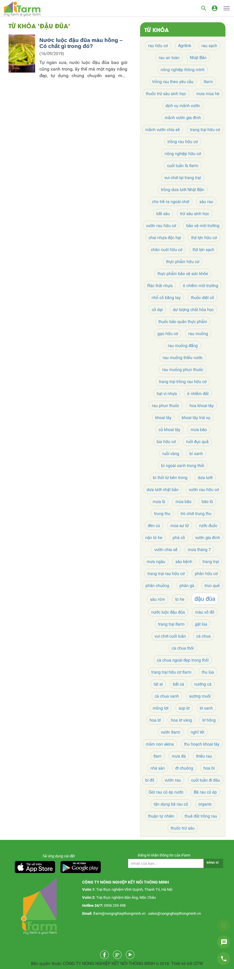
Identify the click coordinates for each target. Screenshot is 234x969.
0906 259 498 (115, 905)
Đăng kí (213, 862)
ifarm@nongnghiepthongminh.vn (119, 913)
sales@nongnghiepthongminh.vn (174, 913)
